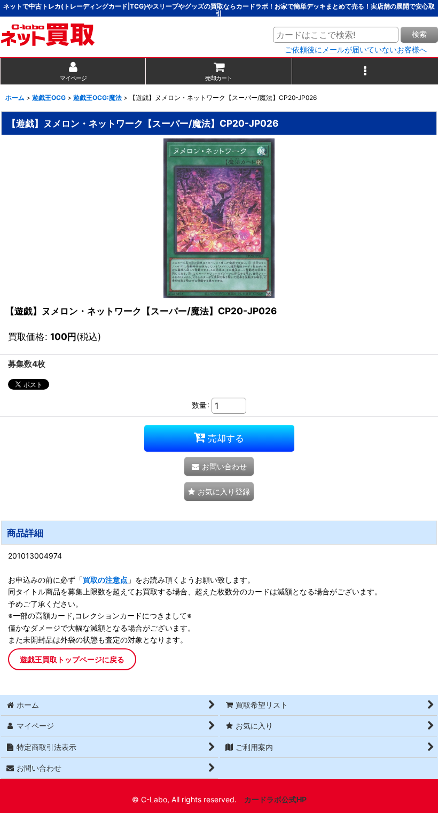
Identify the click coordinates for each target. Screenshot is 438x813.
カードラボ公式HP (275, 799)
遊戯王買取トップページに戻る (72, 659)
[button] (365, 71)
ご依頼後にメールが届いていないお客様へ (356, 49)
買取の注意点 (105, 579)
